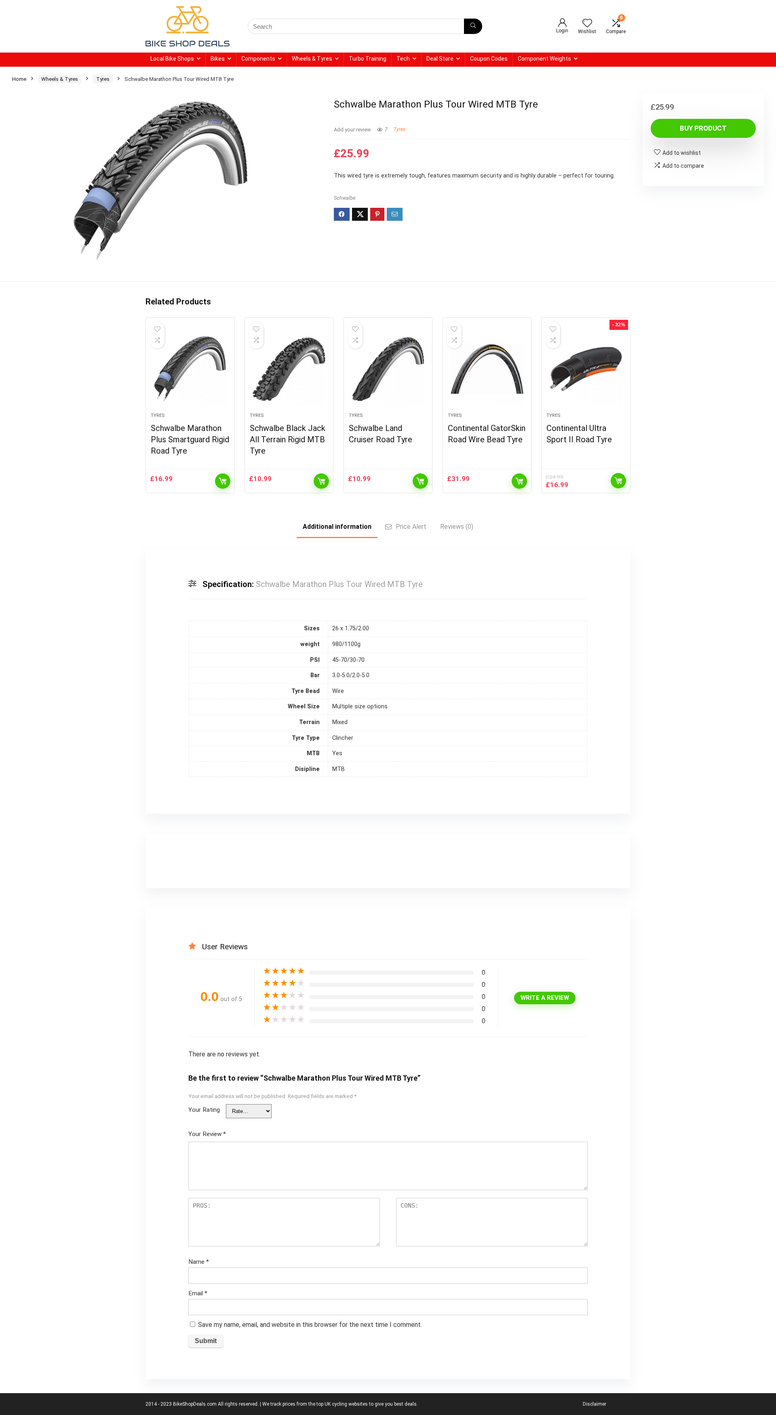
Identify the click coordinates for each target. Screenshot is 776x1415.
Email (197, 1293)
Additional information (337, 526)
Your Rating (204, 1109)
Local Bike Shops (172, 58)
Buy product (703, 128)
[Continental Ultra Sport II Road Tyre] (585, 369)
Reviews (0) (456, 526)
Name (198, 1261)
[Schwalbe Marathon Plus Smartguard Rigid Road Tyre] (190, 369)
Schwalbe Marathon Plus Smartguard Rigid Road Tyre (190, 439)
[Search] (473, 26)
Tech (403, 58)
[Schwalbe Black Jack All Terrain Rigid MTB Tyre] (289, 369)
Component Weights (544, 58)
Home (19, 79)
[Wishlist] (587, 24)
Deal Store (439, 58)
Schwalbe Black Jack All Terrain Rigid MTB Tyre (287, 439)
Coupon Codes (489, 58)
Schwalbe (345, 198)
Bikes (218, 58)
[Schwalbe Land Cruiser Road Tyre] (388, 369)
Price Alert (411, 526)
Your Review (207, 1134)
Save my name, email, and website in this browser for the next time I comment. (310, 1324)
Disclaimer (594, 1404)
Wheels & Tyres (312, 58)
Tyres (103, 79)
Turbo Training (367, 58)
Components (258, 58)
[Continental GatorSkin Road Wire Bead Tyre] (487, 369)
